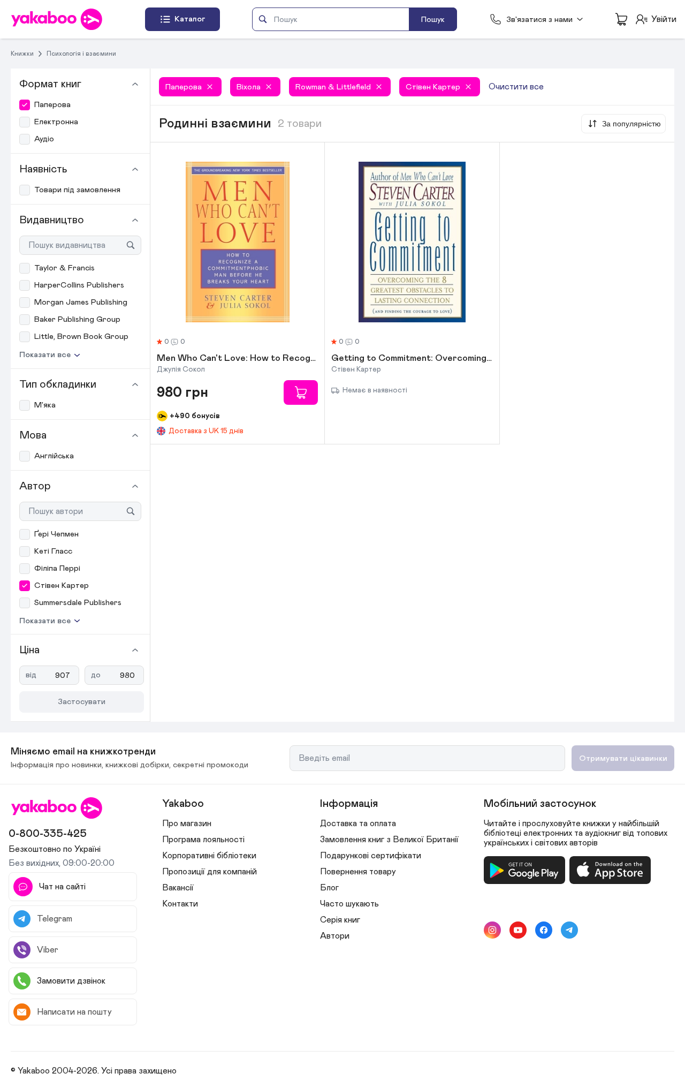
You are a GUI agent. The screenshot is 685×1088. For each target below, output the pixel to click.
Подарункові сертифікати (370, 855)
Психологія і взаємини (81, 53)
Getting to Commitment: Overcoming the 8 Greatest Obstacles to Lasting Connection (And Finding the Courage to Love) (411, 358)
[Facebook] (543, 930)
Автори (334, 936)
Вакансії (178, 887)
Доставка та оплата (358, 823)
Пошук (433, 20)
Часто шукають (349, 904)
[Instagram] (492, 930)
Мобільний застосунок (540, 803)
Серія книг (340, 920)
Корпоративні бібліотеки (209, 855)
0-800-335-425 (48, 833)
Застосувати (81, 702)
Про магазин (186, 823)
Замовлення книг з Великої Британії (389, 839)
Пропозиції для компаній (209, 871)
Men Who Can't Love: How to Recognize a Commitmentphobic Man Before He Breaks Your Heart (237, 358)
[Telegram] (569, 930)
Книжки (22, 53)
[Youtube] (518, 930)
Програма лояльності (203, 839)
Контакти (180, 904)
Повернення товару (358, 871)
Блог (329, 887)
